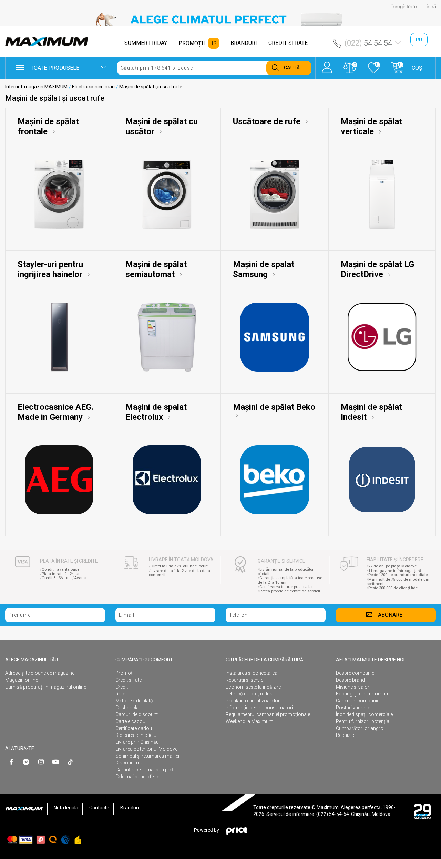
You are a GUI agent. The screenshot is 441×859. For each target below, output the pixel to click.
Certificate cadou (133, 728)
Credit (121, 687)
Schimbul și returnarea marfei (147, 756)
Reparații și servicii (246, 680)
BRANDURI (243, 43)
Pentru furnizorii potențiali (363, 721)
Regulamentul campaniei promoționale (268, 714)
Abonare (390, 615)
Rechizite (345, 735)
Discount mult (130, 763)
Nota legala (66, 807)
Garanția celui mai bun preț (144, 769)
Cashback (126, 707)
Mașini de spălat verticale (371, 126)
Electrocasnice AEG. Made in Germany (55, 412)
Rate (120, 694)
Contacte (99, 807)
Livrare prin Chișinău (137, 742)
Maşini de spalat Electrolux (156, 412)
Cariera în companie (357, 700)
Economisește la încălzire (253, 687)
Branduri (129, 807)
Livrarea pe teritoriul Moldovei (146, 749)
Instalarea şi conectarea (251, 673)
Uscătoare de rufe (267, 121)
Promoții (125, 673)
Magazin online (21, 680)
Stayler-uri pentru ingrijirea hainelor (51, 269)
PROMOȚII (191, 43)
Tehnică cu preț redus (249, 694)
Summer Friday (145, 43)
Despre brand (350, 680)
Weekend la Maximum (249, 721)
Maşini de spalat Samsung (263, 269)
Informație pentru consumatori (259, 707)
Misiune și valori (353, 687)
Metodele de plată (134, 700)
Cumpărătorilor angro (359, 728)
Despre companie (355, 673)
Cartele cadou (130, 721)
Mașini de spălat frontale (48, 126)
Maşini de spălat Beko (274, 407)
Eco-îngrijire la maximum (363, 694)
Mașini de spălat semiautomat (156, 269)
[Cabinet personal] (327, 64)
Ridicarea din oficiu (135, 735)
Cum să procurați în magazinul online (45, 687)
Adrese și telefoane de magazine (39, 673)
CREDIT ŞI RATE (288, 43)
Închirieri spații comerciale (364, 714)
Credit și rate (128, 680)
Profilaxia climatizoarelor (253, 700)
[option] (220, 19)
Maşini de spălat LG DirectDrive (377, 269)
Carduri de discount (136, 714)
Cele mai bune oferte (137, 776)
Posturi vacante (353, 707)
